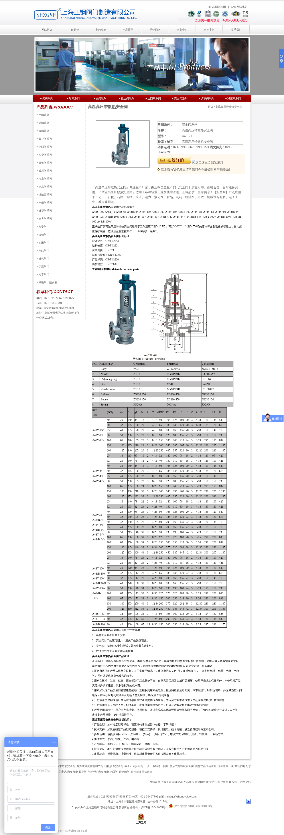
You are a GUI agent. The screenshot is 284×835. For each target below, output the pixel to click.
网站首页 (46, 29)
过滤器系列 (44, 194)
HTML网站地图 (217, 6)
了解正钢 (74, 29)
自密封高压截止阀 (141, 771)
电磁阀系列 (44, 202)
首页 (210, 106)
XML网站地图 (239, 6)
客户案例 (209, 29)
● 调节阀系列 (206, 98)
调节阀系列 (44, 162)
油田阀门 (42, 242)
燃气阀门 (42, 258)
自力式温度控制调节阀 (90, 766)
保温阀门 (42, 266)
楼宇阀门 (42, 274)
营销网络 (155, 29)
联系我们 (236, 29)
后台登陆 (245, 782)
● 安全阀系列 (179, 98)
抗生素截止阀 (226, 766)
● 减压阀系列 (233, 98)
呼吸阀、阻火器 (46, 282)
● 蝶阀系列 (99, 98)
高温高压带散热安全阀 (62, 766)
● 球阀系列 (73, 98)
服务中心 (182, 29)
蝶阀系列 (42, 130)
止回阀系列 (44, 146)
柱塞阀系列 (44, 178)
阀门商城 (82, 830)
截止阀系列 (44, 138)
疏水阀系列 (44, 186)
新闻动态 (101, 29)
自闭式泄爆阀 (68, 830)
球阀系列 (42, 122)
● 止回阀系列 (153, 98)
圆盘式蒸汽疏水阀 (205, 766)
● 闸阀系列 (46, 98)
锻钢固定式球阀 (62, 771)
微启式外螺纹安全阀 (182, 766)
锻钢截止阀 (80, 771)
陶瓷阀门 (42, 226)
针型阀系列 (44, 210)
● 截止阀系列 (126, 98)
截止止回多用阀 (133, 766)
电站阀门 (42, 250)
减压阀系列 (44, 170)
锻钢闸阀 (124, 771)
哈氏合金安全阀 (114, 766)
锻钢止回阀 (111, 771)
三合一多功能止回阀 (156, 766)
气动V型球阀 (95, 771)
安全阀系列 (44, 154)
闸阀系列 (42, 114)
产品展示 (128, 29)
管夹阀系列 (44, 218)
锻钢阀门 (42, 234)
